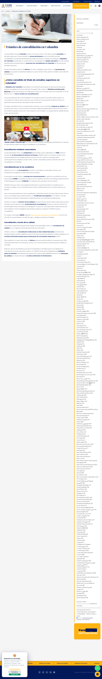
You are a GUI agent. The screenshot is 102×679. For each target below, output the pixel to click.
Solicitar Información (80, 6)
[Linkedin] (50, 672)
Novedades (7, 11)
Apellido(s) (80, 23)
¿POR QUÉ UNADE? (31, 5)
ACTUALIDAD (67, 5)
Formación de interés (84, 610)
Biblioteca (97, 1)
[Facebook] (39, 672)
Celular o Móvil (82, 601)
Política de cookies (44, 663)
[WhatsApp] (97, 668)
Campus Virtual (87, 1)
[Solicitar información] (97, 674)
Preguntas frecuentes (80, 663)
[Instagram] (46, 672)
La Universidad (65, 1)
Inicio (3, 11)
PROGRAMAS (19, 5)
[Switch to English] (99, 6)
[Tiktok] (43, 672)
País (78, 31)
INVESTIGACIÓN (55, 5)
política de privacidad (87, 617)
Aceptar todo (14, 674)
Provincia (80, 35)
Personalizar (14, 672)
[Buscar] (91, 6)
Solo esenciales (15, 669)
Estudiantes (76, 1)
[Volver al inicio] (97, 664)
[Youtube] (54, 672)
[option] (87, 37)
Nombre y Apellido (83, 19)
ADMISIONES (43, 5)
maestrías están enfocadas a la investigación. (45, 215)
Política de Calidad (62, 663)
